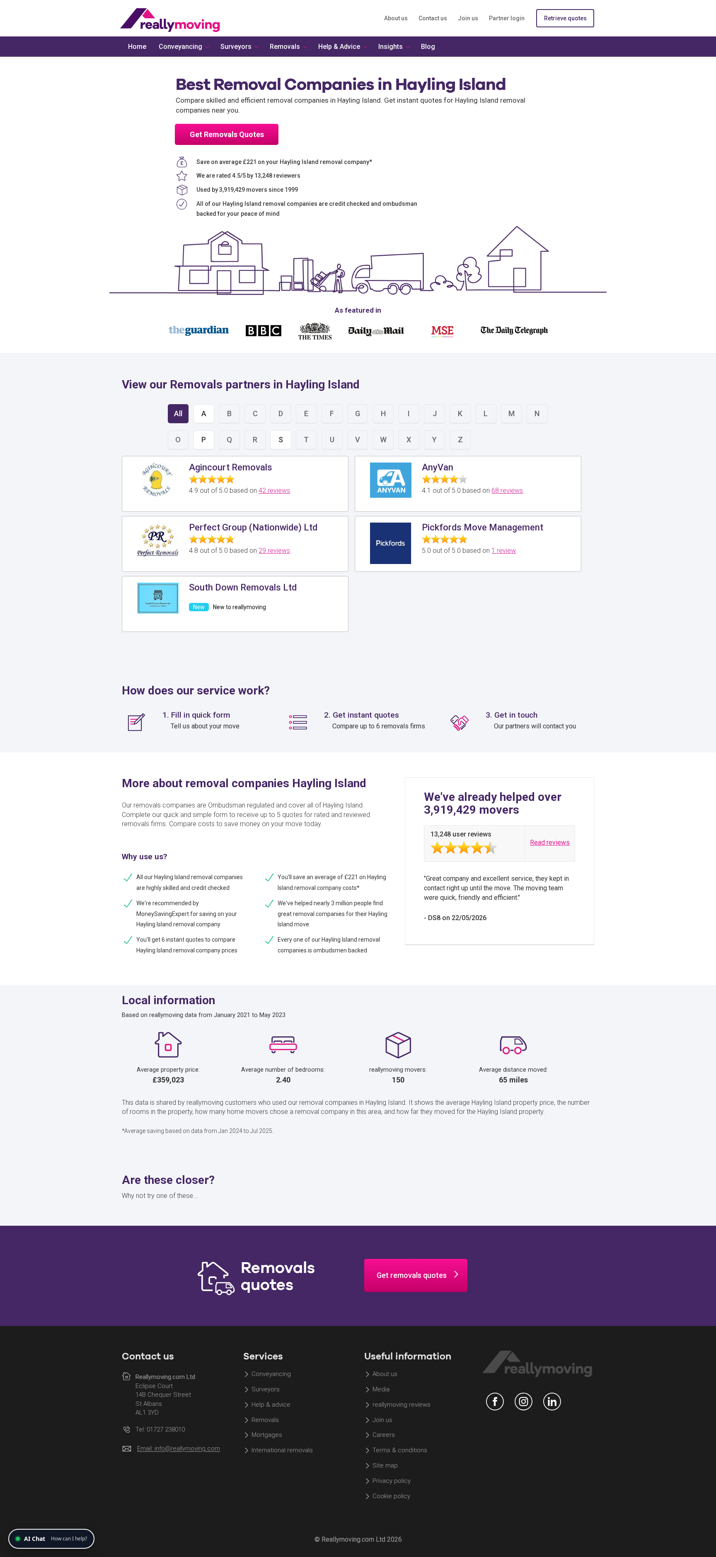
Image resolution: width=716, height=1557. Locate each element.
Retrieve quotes (565, 18)
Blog (428, 47)
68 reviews (507, 490)
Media (381, 1389)
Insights (390, 47)
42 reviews (274, 490)
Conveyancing (271, 1374)
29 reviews (274, 550)
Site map (385, 1466)
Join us (468, 18)
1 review (503, 550)
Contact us (432, 18)
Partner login (507, 18)
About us (396, 18)
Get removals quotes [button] (412, 1275)
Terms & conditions (400, 1450)
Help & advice (271, 1404)
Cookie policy (391, 1496)
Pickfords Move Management (482, 527)
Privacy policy (392, 1481)
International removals (282, 1450)
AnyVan (437, 467)
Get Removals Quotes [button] (227, 134)
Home (137, 47)
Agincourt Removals (230, 467)
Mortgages (267, 1435)
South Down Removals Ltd (243, 587)
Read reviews (550, 842)
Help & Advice (339, 47)
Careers (384, 1435)
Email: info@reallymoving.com (178, 1449)
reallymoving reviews (402, 1404)
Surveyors (266, 1389)
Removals (265, 1420)
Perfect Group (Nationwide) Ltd (253, 527)
